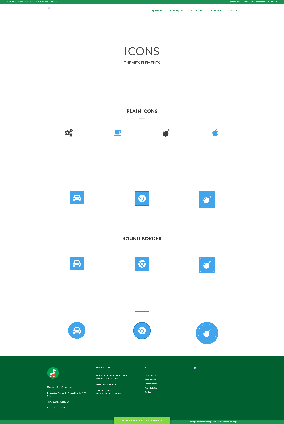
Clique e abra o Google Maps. (107, 384)
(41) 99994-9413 (114, 393)
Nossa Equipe (176, 10)
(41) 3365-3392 (107, 390)
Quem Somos (158, 10)
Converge (233, 422)
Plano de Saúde (215, 10)
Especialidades (195, 10)
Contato (232, 10)
